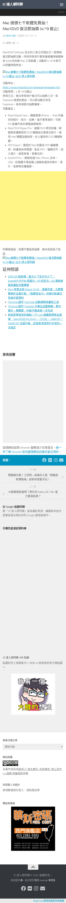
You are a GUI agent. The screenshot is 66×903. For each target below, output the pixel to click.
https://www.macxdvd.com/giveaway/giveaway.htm (31, 87)
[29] (33, 262)
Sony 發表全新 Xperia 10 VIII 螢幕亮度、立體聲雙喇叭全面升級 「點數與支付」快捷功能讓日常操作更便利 (35, 293)
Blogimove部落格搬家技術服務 (48, 900)
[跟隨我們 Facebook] (44, 460)
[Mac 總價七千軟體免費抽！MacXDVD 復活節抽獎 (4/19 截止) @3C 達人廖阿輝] (33, 76)
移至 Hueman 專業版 (44, 880)
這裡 (37, 790)
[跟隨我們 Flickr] (50, 460)
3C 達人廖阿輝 (12, 4)
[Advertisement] (33, 205)
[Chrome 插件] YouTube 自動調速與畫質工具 (33, 302)
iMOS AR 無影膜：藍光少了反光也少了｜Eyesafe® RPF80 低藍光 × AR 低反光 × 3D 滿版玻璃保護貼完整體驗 (35, 281)
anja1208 (10, 35)
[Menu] (61, 4)
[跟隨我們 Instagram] (56, 460)
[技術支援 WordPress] (21, 880)
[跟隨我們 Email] (61, 460)
